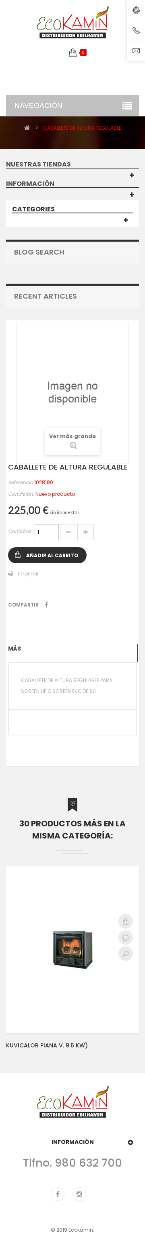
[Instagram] (79, 1194)
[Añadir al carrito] (125, 921)
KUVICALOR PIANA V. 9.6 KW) (47, 1045)
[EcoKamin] (72, 22)
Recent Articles (45, 296)
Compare (125, 937)
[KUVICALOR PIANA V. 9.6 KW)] (72, 949)
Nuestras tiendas (38, 164)
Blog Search (39, 252)
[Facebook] (57, 1194)
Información (30, 183)
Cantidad (19, 531)
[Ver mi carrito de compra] (72, 52)
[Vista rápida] (125, 953)
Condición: (21, 494)
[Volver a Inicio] (27, 127)
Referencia (20, 482)
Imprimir (28, 573)
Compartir (46, 604)
